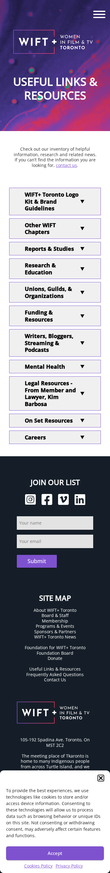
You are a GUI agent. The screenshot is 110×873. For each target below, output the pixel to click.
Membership (55, 621)
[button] (101, 778)
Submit (37, 561)
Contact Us (55, 680)
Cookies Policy (38, 866)
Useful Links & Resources (55, 669)
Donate (55, 658)
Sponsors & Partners (55, 631)
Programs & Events (55, 626)
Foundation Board (55, 653)
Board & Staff (55, 615)
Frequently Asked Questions (55, 674)
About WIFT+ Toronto (55, 610)
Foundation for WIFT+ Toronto (55, 647)
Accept (55, 853)
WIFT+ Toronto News (55, 637)
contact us (66, 165)
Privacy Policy (69, 866)
